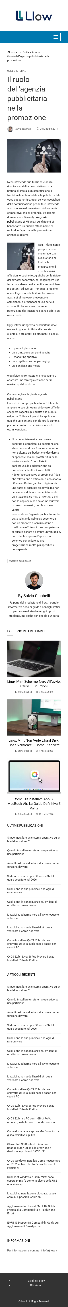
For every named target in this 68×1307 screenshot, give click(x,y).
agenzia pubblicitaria (21, 561)
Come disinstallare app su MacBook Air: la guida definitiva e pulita (34, 803)
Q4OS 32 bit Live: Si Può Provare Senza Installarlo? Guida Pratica (30, 958)
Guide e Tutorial (16, 71)
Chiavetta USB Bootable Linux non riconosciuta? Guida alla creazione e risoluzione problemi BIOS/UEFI (29, 1148)
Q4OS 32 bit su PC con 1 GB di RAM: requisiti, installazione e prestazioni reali (31, 1120)
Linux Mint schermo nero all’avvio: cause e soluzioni (34, 683)
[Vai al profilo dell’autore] (34, 580)
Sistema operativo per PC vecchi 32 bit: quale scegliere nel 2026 (31, 878)
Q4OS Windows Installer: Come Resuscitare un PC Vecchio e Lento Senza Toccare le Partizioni (33, 1164)
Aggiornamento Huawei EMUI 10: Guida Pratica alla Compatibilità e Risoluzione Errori (31, 1210)
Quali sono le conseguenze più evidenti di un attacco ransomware (32, 903)
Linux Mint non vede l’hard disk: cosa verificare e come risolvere (34, 742)
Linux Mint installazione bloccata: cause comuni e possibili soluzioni (31, 1195)
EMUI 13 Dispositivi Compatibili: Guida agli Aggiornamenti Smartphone (33, 1224)
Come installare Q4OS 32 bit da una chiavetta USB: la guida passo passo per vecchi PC (31, 944)
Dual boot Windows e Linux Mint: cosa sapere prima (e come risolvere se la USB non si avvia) (32, 1180)
